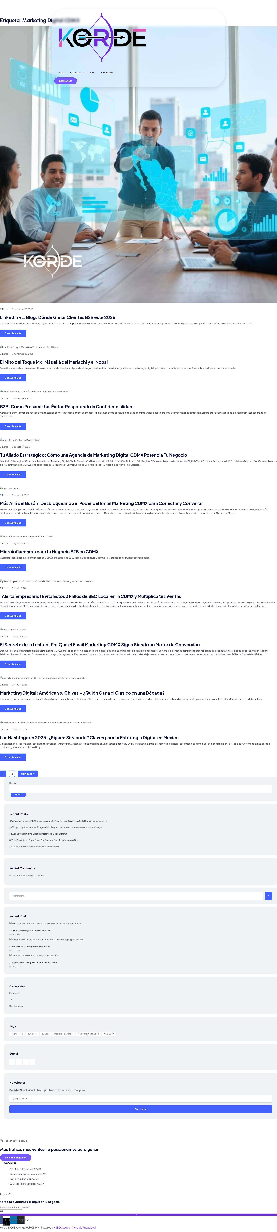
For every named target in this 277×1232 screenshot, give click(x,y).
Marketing (14, 993)
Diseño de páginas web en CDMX (28, 1174)
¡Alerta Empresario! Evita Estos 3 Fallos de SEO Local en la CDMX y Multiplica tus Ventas (90, 596)
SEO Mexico (62, 1227)
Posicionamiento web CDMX (25, 1169)
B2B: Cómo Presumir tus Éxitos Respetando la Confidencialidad (66, 406)
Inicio (61, 72)
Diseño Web (77, 72)
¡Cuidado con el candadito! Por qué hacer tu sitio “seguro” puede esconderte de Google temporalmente (58, 821)
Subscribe (141, 1109)
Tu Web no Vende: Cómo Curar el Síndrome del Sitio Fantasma (38, 833)
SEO (11, 999)
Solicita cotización (15, 1157)
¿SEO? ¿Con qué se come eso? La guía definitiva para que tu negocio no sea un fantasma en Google (55, 827)
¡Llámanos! (65, 80)
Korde (5, 309)
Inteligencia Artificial (63, 1034)
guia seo (45, 1034)
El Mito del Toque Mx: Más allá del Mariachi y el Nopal (54, 362)
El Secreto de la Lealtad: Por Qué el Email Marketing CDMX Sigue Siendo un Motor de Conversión (100, 644)
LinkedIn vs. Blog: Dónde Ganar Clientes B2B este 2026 (57, 317)
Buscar (13, 783)
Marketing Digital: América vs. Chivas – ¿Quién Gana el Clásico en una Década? (82, 693)
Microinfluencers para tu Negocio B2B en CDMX (49, 551)
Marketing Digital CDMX (88, 1034)
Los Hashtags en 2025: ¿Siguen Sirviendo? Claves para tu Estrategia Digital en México (89, 737)
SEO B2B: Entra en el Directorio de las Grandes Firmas (34, 846)
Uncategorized (16, 1006)
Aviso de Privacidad (84, 1227)
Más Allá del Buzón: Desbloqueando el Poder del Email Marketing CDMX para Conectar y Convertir (101, 503)
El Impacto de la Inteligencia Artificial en (29, 946)
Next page (27, 773)
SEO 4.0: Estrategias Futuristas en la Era (29, 930)
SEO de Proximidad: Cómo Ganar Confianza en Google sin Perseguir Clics (43, 840)
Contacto (107, 72)
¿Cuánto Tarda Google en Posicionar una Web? (33, 962)
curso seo (32, 1034)
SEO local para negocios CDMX (27, 1183)
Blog (92, 72)
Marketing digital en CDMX (24, 1179)
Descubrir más (13, 333)
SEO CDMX (109, 1034)
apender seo (17, 1034)
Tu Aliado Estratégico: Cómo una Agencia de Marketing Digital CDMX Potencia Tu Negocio (93, 455)
